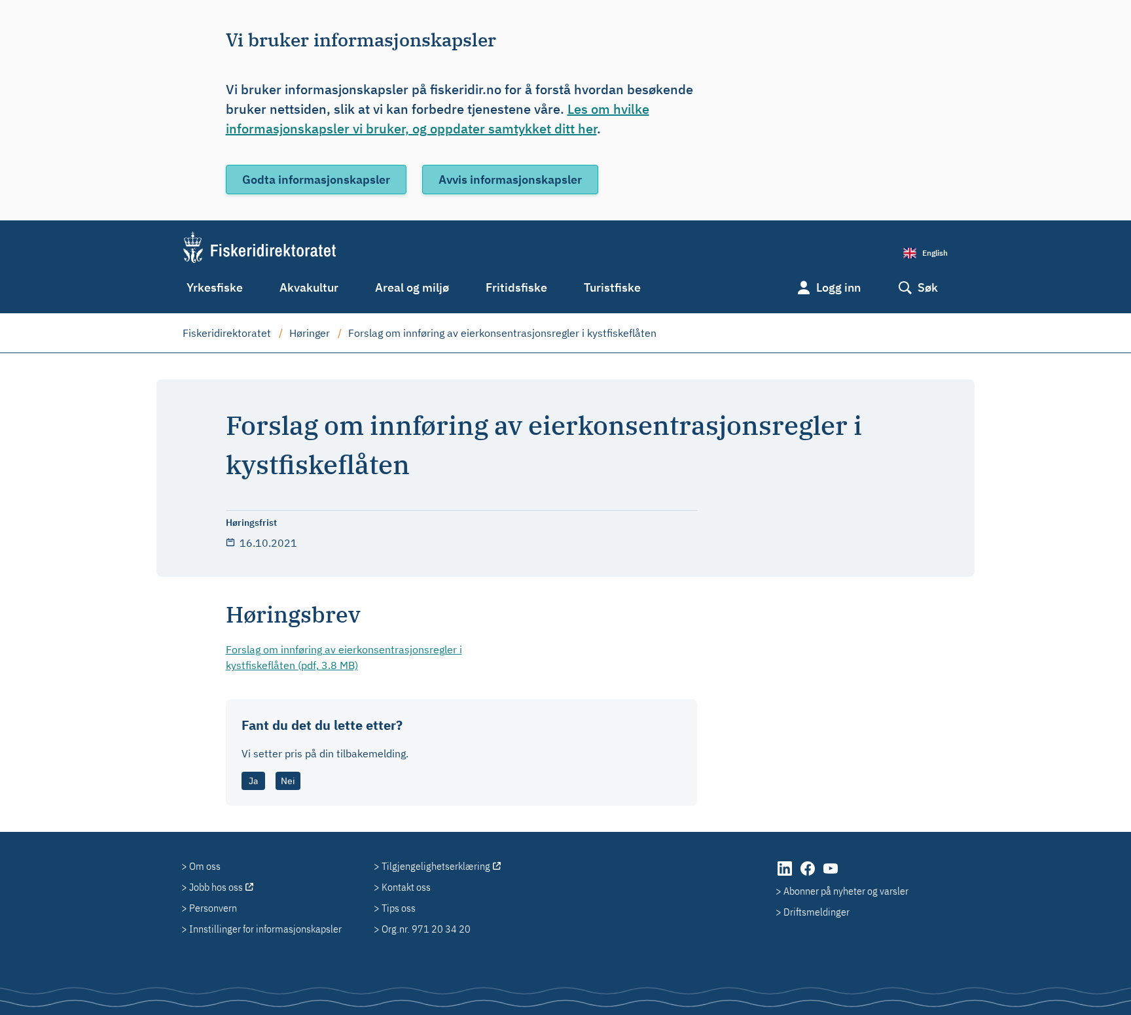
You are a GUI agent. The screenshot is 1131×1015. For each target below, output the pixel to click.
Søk (928, 287)
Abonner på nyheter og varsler (845, 890)
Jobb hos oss (216, 886)
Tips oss (399, 907)
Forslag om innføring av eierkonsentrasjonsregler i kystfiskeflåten (502, 332)
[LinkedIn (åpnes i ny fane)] (785, 875)
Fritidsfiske (516, 287)
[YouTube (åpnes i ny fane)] (830, 875)
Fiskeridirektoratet (227, 332)
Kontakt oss (406, 886)
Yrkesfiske (215, 287)
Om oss (205, 865)
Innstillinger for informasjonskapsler (265, 928)
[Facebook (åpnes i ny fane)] (808, 875)
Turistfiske (612, 287)
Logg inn (838, 287)
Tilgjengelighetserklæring (436, 865)
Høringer (309, 332)
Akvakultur (308, 287)
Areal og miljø (412, 287)
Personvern (213, 907)
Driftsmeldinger (816, 911)
